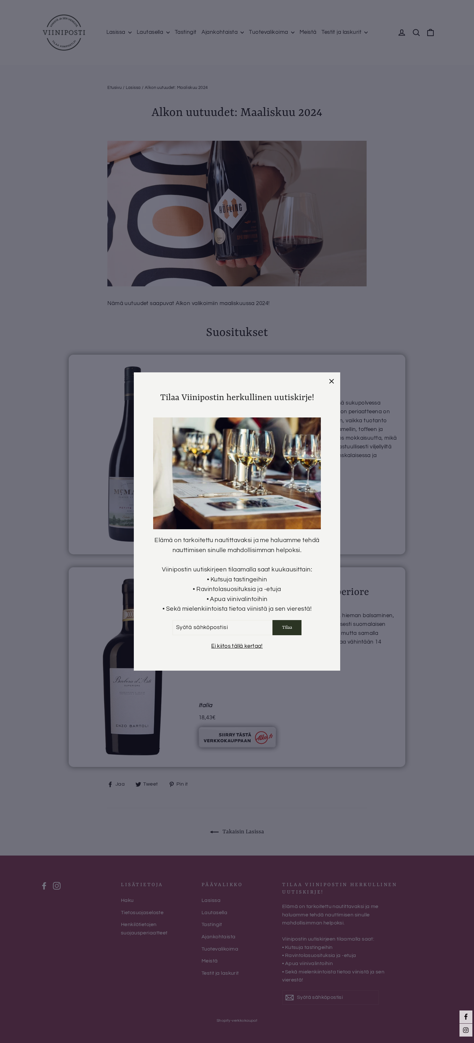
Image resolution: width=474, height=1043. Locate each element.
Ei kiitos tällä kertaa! (237, 646)
